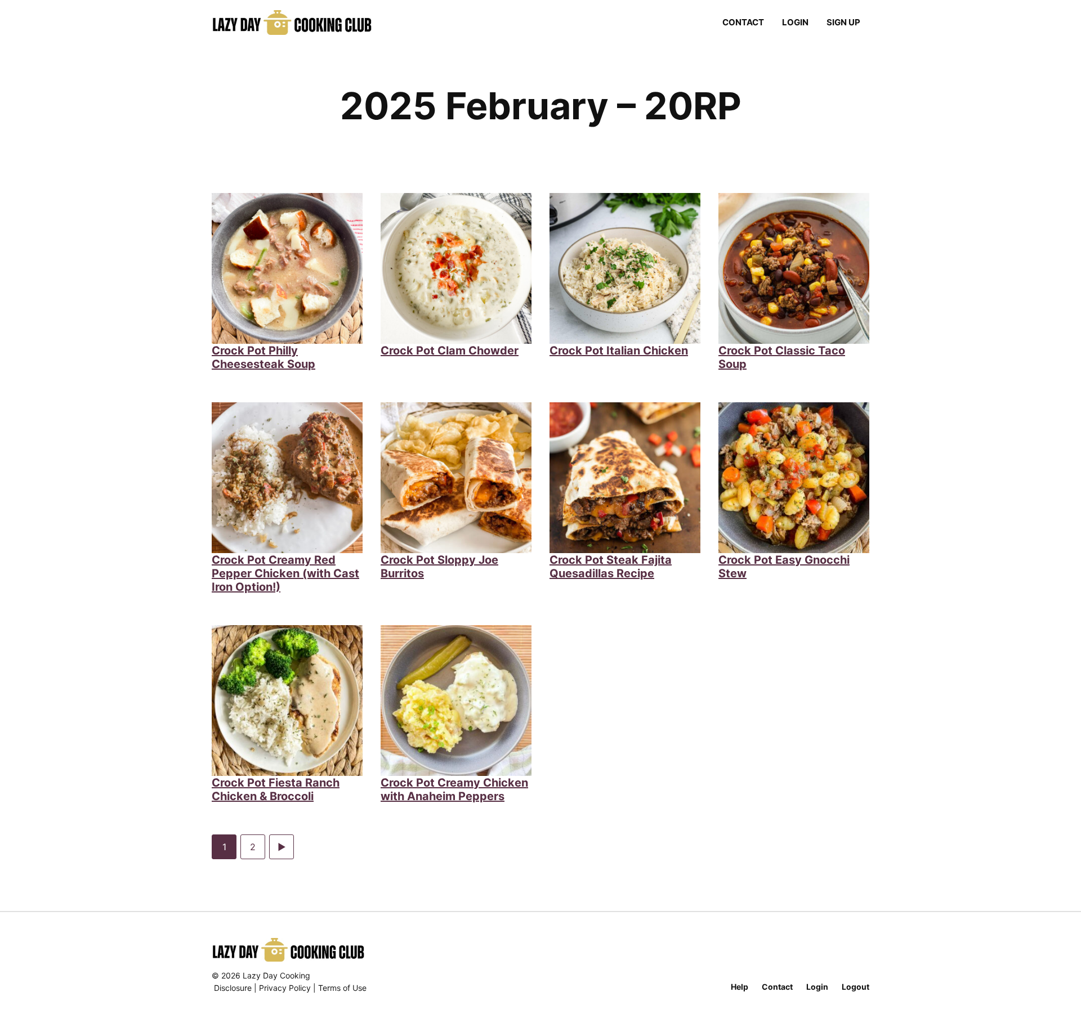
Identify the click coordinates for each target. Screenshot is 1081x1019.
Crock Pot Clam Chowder (450, 350)
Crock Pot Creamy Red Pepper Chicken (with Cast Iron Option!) (285, 573)
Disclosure (233, 988)
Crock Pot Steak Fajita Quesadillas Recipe (611, 566)
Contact (743, 22)
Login (795, 22)
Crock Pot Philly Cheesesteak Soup (263, 357)
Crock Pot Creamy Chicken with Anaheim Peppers (454, 789)
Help (739, 986)
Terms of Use (342, 988)
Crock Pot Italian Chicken (619, 350)
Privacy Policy (285, 988)
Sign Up (843, 22)
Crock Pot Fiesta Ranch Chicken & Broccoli (276, 789)
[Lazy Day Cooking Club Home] (303, 22)
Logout (855, 986)
